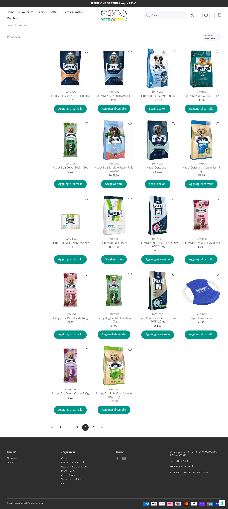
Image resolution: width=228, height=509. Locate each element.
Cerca (10, 462)
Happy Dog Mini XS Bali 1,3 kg (201, 96)
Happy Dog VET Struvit (114, 243)
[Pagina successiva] (101, 427)
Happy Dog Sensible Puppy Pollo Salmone (114, 169)
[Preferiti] (205, 15)
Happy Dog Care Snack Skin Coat (70, 96)
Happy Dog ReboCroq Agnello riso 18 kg (114, 395)
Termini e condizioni (71, 479)
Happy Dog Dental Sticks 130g (70, 167)
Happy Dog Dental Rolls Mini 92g (201, 243)
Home (9, 25)
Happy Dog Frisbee (201, 318)
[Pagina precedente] (52, 427)
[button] (219, 15)
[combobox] (165, 15)
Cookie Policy (68, 475)
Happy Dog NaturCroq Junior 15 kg (201, 169)
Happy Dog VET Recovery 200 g (70, 243)
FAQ (63, 483)
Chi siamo (12, 458)
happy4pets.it (21, 502)
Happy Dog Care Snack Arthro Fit (114, 96)
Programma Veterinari (72, 462)
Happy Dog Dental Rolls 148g (70, 318)
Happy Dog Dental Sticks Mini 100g (113, 319)
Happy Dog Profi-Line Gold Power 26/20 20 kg (157, 319)
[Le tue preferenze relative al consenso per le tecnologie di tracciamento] (222, 503)
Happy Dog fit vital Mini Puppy (157, 96)
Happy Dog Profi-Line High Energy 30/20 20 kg (158, 244)
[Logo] (114, 15)
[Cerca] (147, 15)
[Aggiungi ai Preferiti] (86, 52)
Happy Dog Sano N (157, 167)
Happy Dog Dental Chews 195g (70, 393)
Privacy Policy (68, 470)
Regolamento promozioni (74, 466)
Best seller (209, 38)
